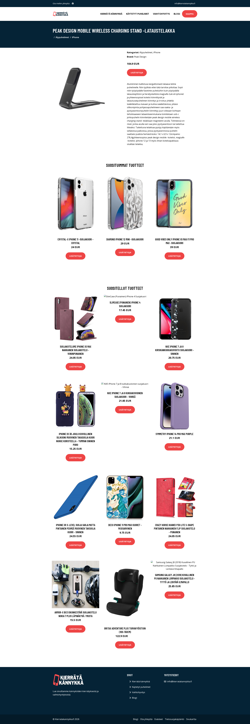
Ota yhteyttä (146, 719)
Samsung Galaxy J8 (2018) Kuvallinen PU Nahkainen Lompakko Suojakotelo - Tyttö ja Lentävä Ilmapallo (174, 578)
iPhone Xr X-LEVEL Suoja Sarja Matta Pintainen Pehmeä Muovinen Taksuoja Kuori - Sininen (75, 528)
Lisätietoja (137, 72)
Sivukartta (191, 719)
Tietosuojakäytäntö (174, 719)
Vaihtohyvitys (161, 13)
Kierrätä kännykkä (111, 13)
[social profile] (73, 3)
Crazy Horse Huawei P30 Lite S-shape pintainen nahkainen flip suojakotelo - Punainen (174, 528)
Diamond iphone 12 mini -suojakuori (125, 239)
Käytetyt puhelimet (137, 13)
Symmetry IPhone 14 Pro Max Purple (174, 433)
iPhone (75, 37)
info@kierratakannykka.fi (185, 3)
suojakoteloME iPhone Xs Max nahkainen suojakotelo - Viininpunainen (75, 350)
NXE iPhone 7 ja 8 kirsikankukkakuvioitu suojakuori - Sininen (174, 350)
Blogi (177, 13)
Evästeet (158, 719)
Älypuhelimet (62, 37)
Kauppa (189, 14)
